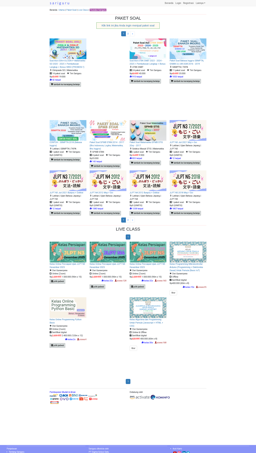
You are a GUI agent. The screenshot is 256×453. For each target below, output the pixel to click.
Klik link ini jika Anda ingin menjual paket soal (128, 25)
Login (178, 3)
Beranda (169, 3)
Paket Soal (71, 10)
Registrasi (188, 3)
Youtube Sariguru (98, 10)
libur (173, 292)
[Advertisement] (108, 79)
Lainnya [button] (199, 3)
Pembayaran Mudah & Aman (63, 392)
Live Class (83, 10)
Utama (62, 10)
